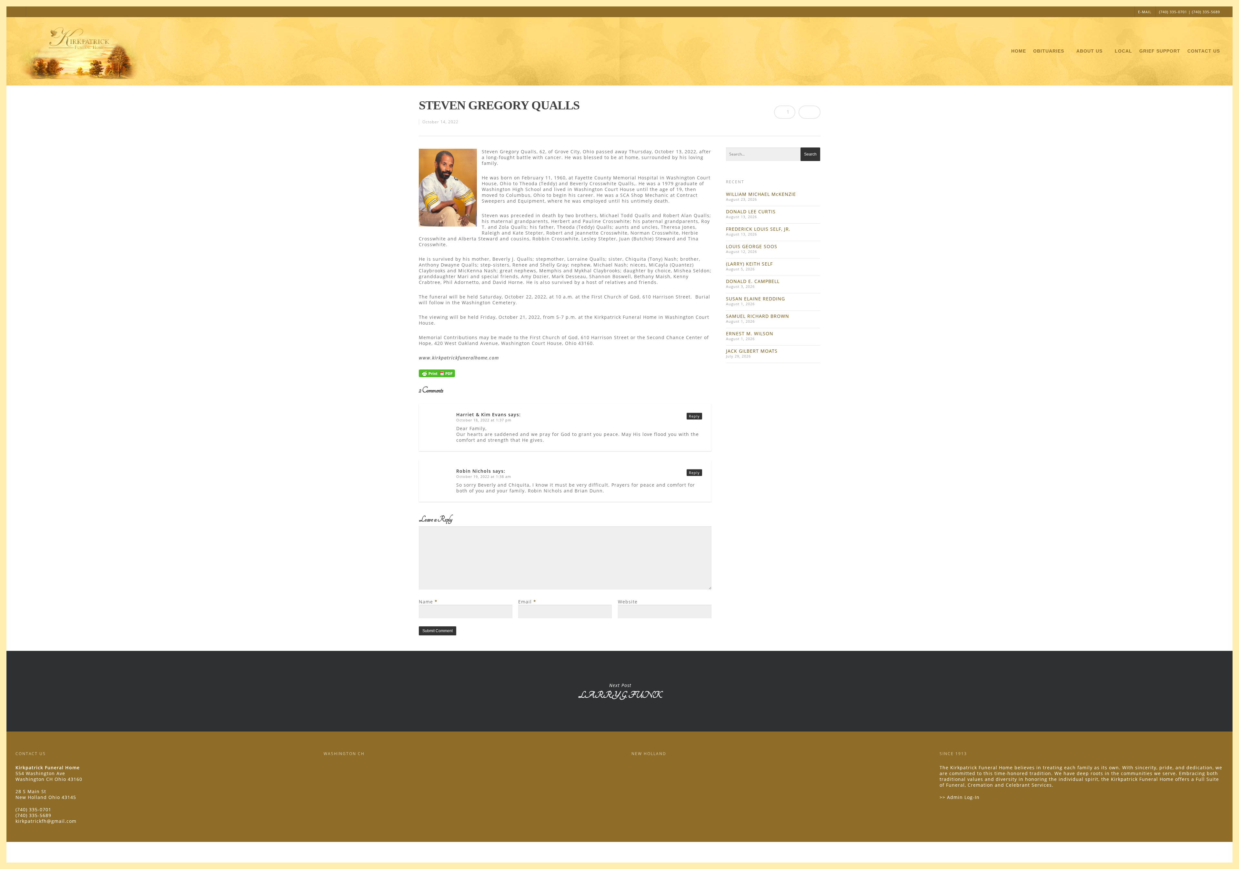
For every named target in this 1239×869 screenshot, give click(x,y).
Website (628, 602)
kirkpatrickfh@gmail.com (45, 821)
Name (428, 602)
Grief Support (1159, 51)
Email (527, 602)
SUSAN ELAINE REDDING (755, 299)
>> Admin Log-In (960, 797)
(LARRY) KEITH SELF (749, 264)
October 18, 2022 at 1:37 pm (483, 420)
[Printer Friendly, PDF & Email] (437, 375)
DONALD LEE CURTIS (751, 211)
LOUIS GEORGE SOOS (751, 246)
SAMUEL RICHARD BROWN (757, 316)
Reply (694, 416)
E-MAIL (1145, 11)
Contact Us (1203, 51)
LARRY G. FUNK (620, 691)
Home (1018, 51)
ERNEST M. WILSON (749, 333)
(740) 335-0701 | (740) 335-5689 (1189, 11)
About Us (1089, 51)
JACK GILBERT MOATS (752, 351)
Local (1123, 51)
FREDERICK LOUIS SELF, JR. (758, 229)
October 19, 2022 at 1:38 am (483, 476)
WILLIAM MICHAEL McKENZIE (761, 194)
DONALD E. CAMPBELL (753, 281)
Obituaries (1048, 51)
